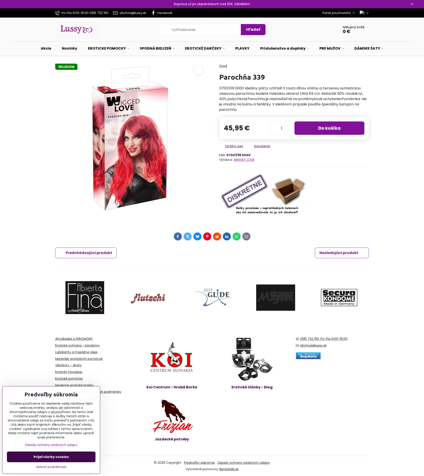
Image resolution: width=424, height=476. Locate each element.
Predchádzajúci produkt (89, 252)
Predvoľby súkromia (199, 462)
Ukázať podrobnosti (51, 467)
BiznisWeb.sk (229, 469)
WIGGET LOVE (244, 159)
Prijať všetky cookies (51, 457)
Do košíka (329, 128)
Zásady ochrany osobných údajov (243, 462)
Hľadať (253, 29)
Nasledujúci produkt (338, 252)
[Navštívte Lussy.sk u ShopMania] (308, 358)
